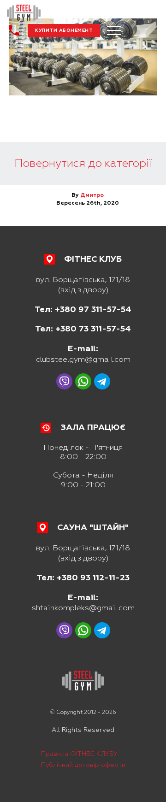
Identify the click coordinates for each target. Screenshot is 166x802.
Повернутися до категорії (83, 163)
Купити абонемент (64, 30)
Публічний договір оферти (83, 765)
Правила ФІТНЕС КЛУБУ (79, 754)
